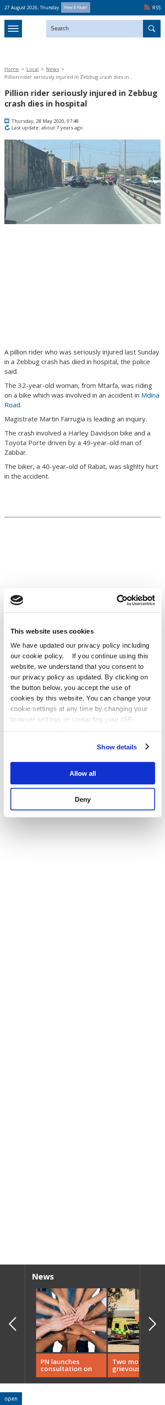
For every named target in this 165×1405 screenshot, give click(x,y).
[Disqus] (82, 1131)
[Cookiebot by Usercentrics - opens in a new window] (117, 600)
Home (11, 69)
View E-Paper (76, 7)
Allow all (83, 773)
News (52, 69)
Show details (117, 746)
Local (32, 69)
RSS (156, 7)
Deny (83, 799)
